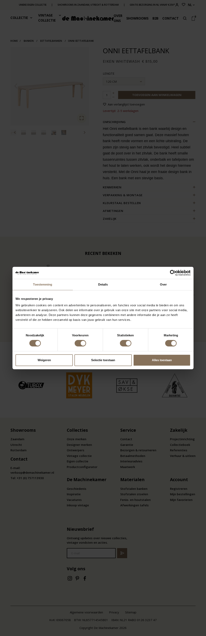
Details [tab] (103, 284)
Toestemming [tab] (42, 284)
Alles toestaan (162, 360)
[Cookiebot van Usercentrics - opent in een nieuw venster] (173, 273)
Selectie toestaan (103, 360)
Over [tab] (163, 284)
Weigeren (44, 360)
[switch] (80, 343)
